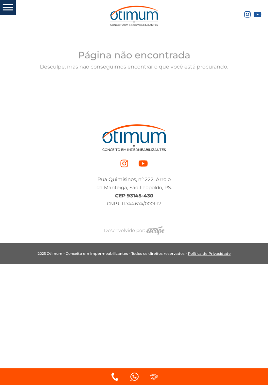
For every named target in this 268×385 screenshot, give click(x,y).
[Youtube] (257, 14)
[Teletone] (115, 376)
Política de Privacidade (209, 253)
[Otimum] (134, 15)
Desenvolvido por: (125, 230)
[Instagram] (247, 14)
